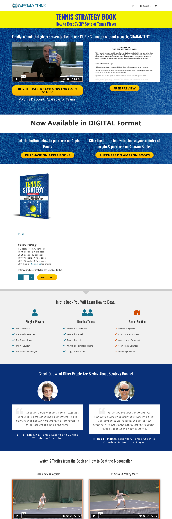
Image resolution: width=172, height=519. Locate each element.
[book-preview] (124, 43)
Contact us (36, 263)
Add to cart (47, 277)
